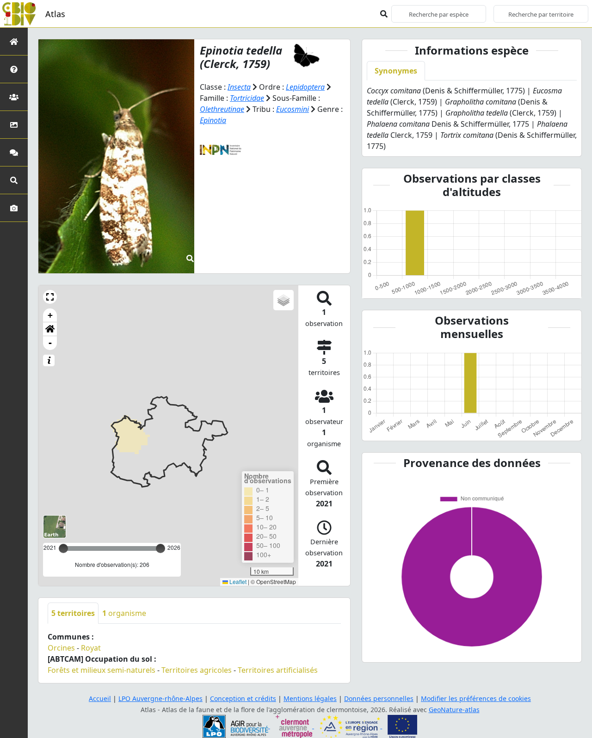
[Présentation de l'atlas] (14, 69)
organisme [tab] (124, 613)
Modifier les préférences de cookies (476, 698)
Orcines (61, 648)
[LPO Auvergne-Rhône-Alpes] (236, 725)
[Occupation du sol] (14, 124)
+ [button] (50, 315)
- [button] (50, 343)
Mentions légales (310, 698)
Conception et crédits (243, 698)
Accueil (100, 698)
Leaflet (237, 581)
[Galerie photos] (14, 207)
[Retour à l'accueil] (14, 41)
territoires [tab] (73, 613)
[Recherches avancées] (14, 180)
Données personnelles (378, 698)
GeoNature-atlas (454, 709)
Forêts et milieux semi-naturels (101, 670)
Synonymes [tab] (396, 71)
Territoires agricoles (196, 670)
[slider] (160, 548)
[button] (50, 297)
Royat (91, 648)
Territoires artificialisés (278, 670)
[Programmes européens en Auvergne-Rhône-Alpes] (351, 725)
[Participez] (14, 152)
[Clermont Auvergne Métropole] (295, 725)
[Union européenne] (402, 725)
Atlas (55, 13)
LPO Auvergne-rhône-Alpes (160, 698)
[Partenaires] (14, 97)
